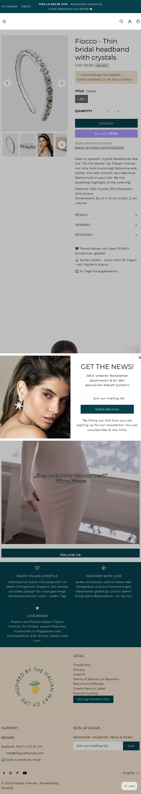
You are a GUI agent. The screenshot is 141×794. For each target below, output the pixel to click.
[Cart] (138, 21)
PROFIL (26, 6)
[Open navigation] (29, 21)
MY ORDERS (10, 6)
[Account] (129, 21)
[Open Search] (121, 21)
